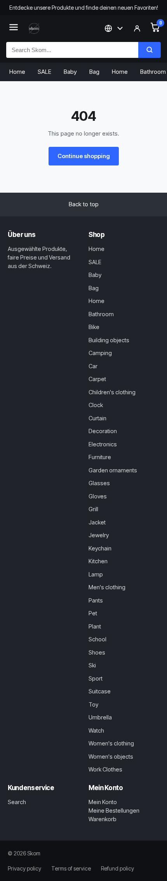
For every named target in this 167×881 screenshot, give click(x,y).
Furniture (100, 457)
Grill (93, 509)
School (97, 639)
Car (93, 366)
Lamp (96, 574)
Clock (96, 405)
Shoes (97, 652)
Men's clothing (107, 587)
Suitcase (100, 691)
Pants (96, 600)
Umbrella (100, 717)
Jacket (97, 522)
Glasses (99, 483)
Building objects (109, 340)
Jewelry (99, 535)
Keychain (100, 548)
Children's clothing (112, 392)
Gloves (98, 496)
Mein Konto (103, 802)
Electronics (103, 444)
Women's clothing (111, 743)
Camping (100, 353)
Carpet (97, 379)
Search (17, 802)
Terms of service (71, 868)
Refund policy (117, 868)
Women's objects (111, 756)
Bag (94, 71)
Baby (70, 71)
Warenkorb (103, 819)
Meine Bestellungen (114, 810)
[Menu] (13, 28)
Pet (93, 613)
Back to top (84, 204)
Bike (94, 327)
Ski (92, 665)
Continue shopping (83, 156)
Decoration (103, 431)
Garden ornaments (113, 470)
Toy (93, 704)
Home (17, 71)
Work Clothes (105, 769)
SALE (44, 71)
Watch (96, 730)
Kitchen (98, 561)
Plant (95, 626)
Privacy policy (24, 868)
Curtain (97, 418)
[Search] (149, 50)
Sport (96, 678)
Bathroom (101, 314)
